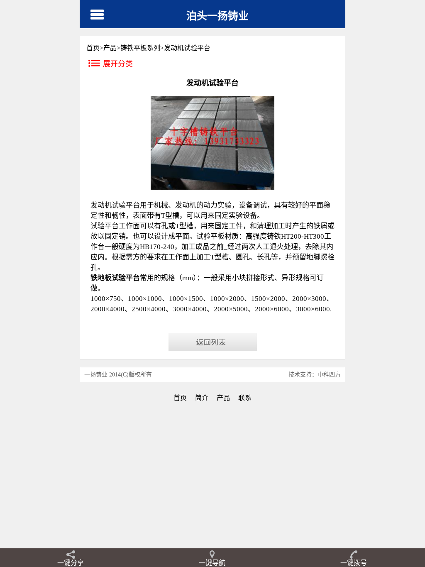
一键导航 (212, 562)
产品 (110, 47)
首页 (180, 397)
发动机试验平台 (187, 47)
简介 (201, 397)
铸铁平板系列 (140, 47)
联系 (245, 397)
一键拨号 (353, 562)
